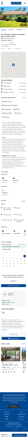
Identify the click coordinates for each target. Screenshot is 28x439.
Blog (21, 412)
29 (10, 266)
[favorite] (17, 349)
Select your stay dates (6, 244)
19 (24, 261)
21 (6, 263)
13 (3, 261)
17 (17, 261)
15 (10, 261)
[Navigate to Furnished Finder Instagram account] (14, 428)
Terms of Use (9, 426)
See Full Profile (13, 334)
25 (21, 263)
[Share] (20, 9)
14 (6, 261)
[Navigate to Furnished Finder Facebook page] (10, 428)
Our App (21, 419)
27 (3, 266)
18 (21, 261)
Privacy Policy (18, 426)
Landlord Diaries (21, 414)
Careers (7, 416)
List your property (16, 3)
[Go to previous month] (22, 249)
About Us (6, 412)
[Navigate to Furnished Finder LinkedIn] (17, 428)
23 (14, 263)
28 (6, 266)
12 (24, 258)
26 (24, 263)
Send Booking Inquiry (19, 435)
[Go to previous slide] (21, 24)
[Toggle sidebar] (25, 3)
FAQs (6, 419)
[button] (22, 244)
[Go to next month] (25, 249)
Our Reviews (21, 416)
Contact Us (6, 414)
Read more (4, 330)
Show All (23, 343)
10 (17, 258)
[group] (10, 365)
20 (3, 263)
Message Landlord (14, 338)
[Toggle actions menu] (25, 429)
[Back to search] (2, 9)
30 (14, 266)
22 (10, 263)
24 (17, 263)
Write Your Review (14, 285)
